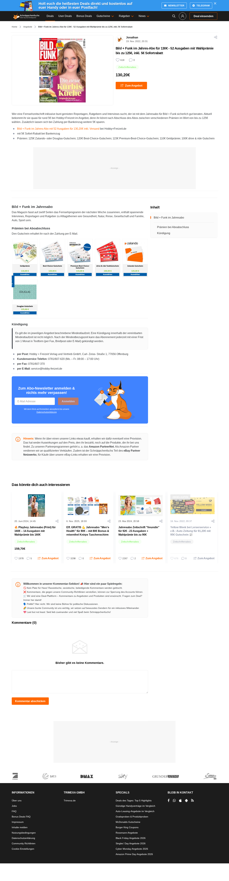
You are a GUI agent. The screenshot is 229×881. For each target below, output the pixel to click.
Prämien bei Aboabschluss (173, 227)
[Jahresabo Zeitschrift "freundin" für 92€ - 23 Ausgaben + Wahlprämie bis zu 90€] (140, 505)
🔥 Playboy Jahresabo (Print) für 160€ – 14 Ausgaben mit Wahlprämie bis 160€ (35, 531)
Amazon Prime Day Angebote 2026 (134, 854)
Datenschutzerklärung (47, 412)
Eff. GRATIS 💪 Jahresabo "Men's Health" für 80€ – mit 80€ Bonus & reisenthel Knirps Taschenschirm (87, 531)
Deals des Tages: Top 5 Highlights (134, 800)
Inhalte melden (19, 827)
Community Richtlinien (23, 843)
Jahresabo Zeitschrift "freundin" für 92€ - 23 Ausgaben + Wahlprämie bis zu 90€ (138, 531)
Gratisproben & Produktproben (132, 816)
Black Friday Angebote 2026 (131, 838)
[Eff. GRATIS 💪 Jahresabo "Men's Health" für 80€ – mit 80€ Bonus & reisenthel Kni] (88, 505)
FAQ (14, 811)
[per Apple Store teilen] (180, 800)
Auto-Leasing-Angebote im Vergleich (135, 811)
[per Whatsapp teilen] (174, 800)
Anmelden (68, 401)
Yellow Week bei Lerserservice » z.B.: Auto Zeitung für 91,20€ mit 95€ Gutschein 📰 (190, 531)
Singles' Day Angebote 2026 (131, 843)
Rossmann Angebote (127, 832)
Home (14, 27)
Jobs (14, 806)
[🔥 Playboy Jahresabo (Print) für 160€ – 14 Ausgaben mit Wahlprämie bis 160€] (36, 505)
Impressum (18, 822)
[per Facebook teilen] (168, 800)
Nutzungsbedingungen (24, 832)
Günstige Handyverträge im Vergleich (135, 806)
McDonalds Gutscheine (128, 822)
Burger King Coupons (127, 827)
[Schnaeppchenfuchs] (26, 16)
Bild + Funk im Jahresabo (169, 217)
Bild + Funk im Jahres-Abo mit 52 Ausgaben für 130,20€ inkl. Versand (58, 128)
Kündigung (163, 233)
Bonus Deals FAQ (21, 816)
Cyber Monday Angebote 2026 (132, 848)
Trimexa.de (70, 800)
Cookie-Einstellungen (23, 848)
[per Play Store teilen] (186, 800)
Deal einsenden (203, 16)
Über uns (16, 800)
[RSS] (192, 800)
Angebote (27, 27)
